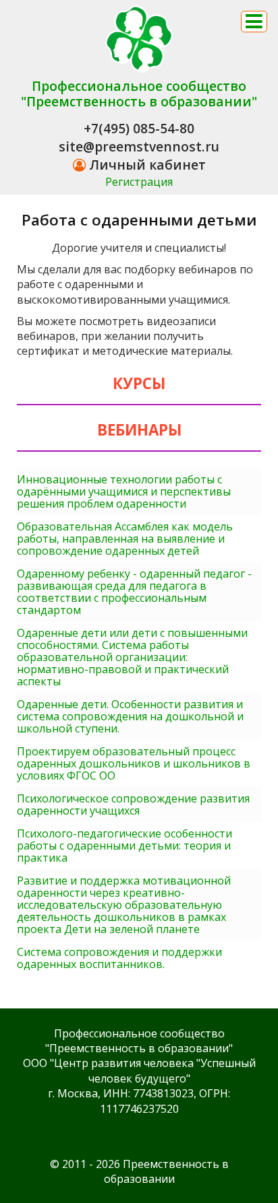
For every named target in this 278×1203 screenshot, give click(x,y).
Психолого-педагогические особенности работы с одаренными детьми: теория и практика (124, 845)
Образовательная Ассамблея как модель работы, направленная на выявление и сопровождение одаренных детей (125, 538)
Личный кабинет (146, 165)
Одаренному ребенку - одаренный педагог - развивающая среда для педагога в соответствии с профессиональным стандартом (134, 591)
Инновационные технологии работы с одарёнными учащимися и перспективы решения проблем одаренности (124, 491)
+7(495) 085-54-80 (139, 128)
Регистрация (139, 181)
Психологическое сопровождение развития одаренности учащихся (133, 804)
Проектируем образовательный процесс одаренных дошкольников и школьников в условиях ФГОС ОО (133, 763)
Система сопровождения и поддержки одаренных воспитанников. (119, 957)
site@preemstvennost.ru (139, 146)
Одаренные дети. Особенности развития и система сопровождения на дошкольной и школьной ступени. (130, 716)
